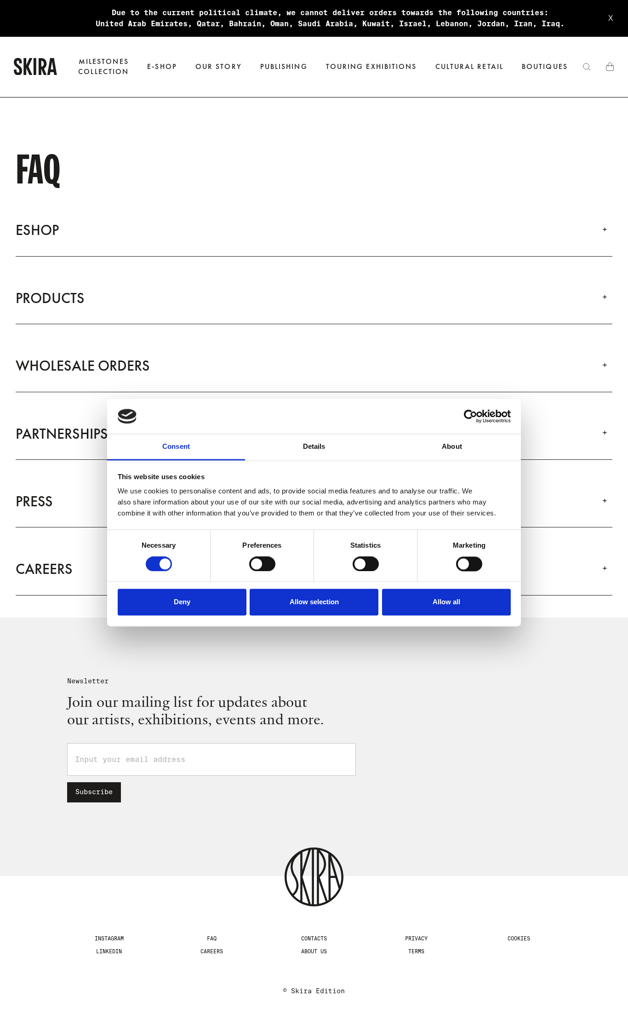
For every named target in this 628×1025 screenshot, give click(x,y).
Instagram (109, 938)
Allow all (446, 602)
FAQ (212, 938)
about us (314, 951)
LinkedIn (109, 951)
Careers (211, 951)
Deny (182, 602)
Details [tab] (314, 447)
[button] (162, 67)
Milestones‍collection (103, 66)
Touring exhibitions (371, 66)
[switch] (262, 563)
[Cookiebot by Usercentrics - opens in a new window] (470, 416)
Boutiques (545, 66)
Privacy (416, 938)
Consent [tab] (176, 447)
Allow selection (314, 602)
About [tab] (452, 447)
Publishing (284, 66)
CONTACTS (314, 938)
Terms (416, 951)
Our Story (218, 66)
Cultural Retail (469, 66)
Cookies (519, 938)
